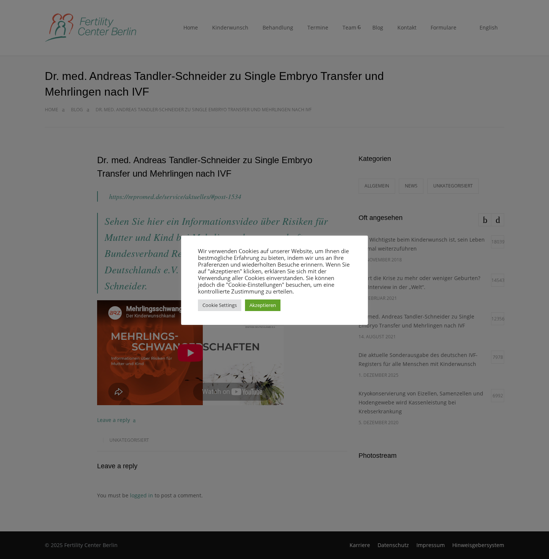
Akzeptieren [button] (262, 305)
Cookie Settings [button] (219, 305)
